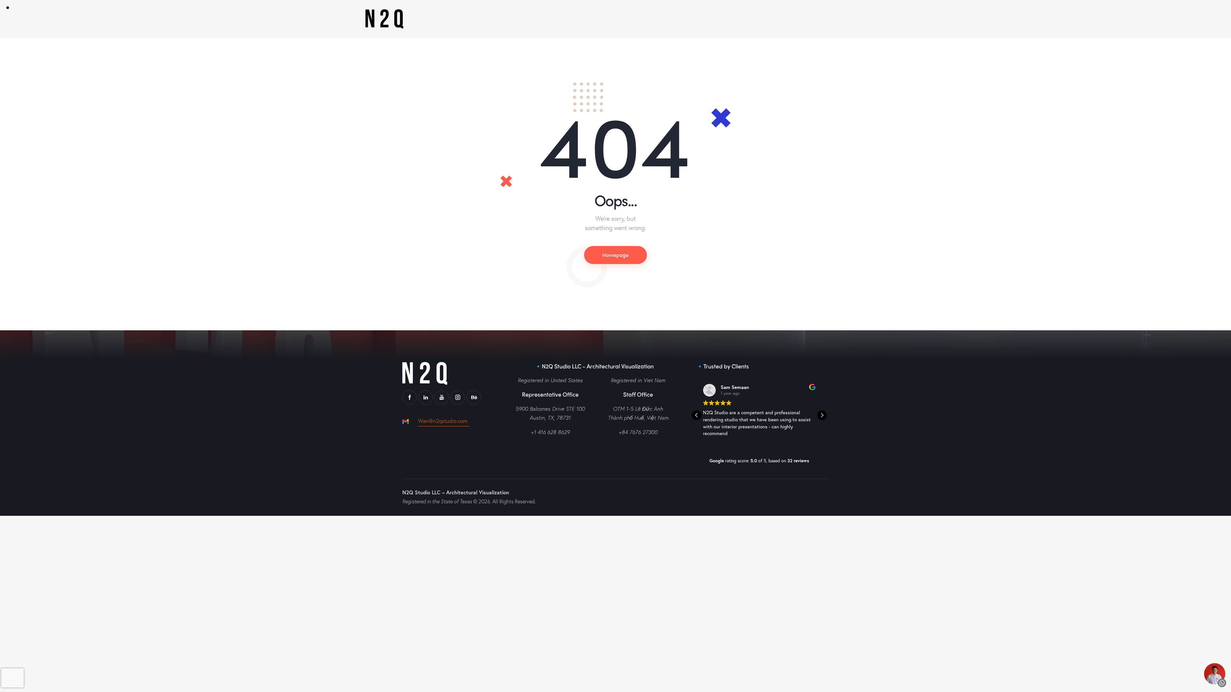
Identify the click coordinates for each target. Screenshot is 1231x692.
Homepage (615, 255)
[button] (822, 415)
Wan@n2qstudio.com (443, 420)
